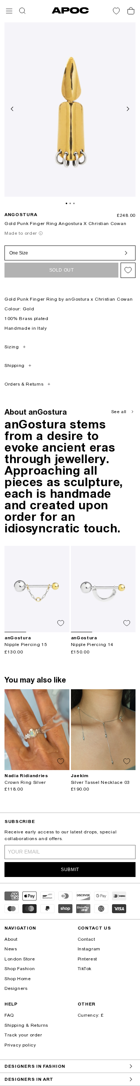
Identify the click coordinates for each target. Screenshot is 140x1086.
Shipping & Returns (26, 1025)
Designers (15, 988)
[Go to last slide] (13, 108)
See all (119, 411)
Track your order (23, 1035)
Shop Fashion (19, 968)
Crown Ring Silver (25, 782)
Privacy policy (20, 1045)
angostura (20, 214)
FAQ (9, 1015)
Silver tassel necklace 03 (100, 782)
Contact (86, 939)
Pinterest (87, 959)
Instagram (89, 949)
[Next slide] (127, 108)
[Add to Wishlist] (128, 270)
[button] (9, 11)
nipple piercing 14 (92, 644)
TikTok (85, 968)
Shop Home (17, 978)
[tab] (66, 203)
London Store (19, 959)
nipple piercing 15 (25, 644)
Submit (70, 869)
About (11, 939)
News (10, 949)
